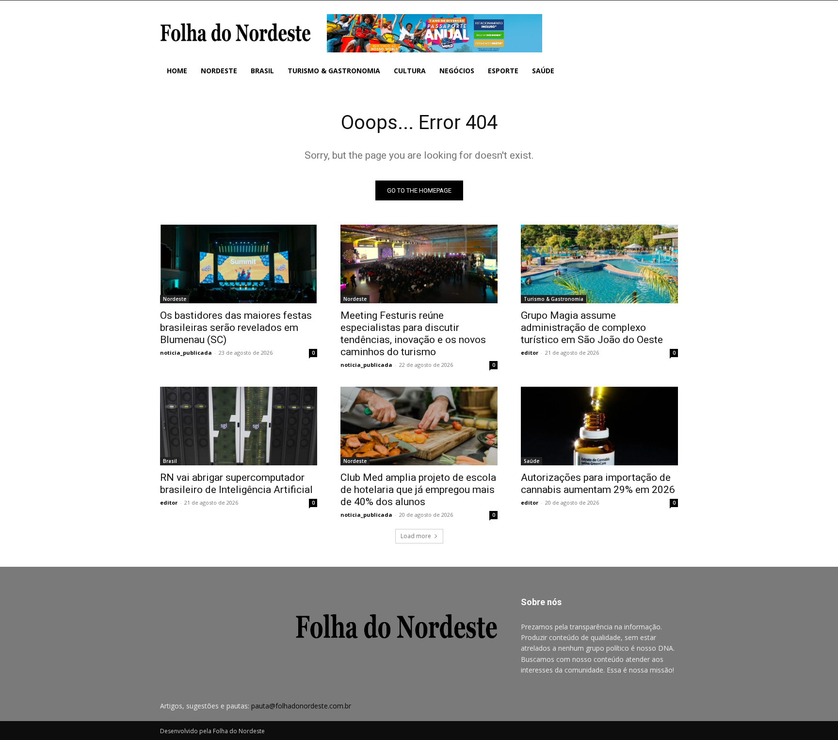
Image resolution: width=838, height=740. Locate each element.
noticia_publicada (186, 352)
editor (529, 352)
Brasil (170, 461)
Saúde (531, 461)
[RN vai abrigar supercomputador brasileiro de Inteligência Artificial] (238, 426)
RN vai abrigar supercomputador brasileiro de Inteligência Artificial (236, 483)
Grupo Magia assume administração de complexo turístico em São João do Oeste (592, 327)
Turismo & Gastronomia (553, 299)
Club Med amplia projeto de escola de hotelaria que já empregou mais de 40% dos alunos (418, 490)
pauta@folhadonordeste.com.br (301, 705)
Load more (416, 536)
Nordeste (174, 299)
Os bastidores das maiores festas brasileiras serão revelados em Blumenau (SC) (236, 327)
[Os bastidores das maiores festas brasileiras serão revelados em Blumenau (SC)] (238, 264)
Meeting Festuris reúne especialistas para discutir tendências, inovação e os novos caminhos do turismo (413, 334)
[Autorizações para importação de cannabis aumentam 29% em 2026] (599, 426)
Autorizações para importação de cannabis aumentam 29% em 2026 (598, 483)
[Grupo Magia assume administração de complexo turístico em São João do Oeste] (599, 264)
